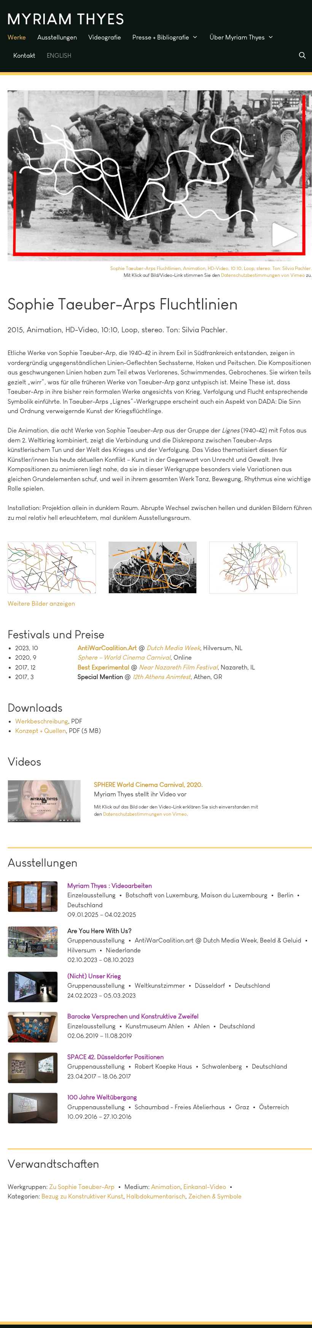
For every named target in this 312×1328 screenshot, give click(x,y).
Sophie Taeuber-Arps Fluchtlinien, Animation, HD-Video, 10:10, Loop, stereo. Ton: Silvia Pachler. (211, 268)
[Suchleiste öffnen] (302, 55)
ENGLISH (59, 55)
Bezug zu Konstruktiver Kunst (82, 1196)
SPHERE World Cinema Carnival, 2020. (148, 784)
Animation (165, 1187)
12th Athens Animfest (161, 677)
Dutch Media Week (173, 648)
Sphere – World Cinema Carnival (124, 657)
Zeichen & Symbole (215, 1196)
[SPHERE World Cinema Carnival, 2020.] (51, 803)
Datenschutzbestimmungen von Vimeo (263, 275)
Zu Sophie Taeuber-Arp (82, 1187)
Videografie (104, 37)
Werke (17, 37)
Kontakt (24, 55)
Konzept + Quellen (40, 730)
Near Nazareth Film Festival (178, 667)
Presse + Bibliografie (160, 37)
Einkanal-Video (204, 1187)
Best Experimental (103, 667)
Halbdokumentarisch (155, 1196)
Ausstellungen (57, 37)
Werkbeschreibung (41, 721)
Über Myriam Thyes (237, 37)
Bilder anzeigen (53, 603)
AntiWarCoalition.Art (107, 648)
